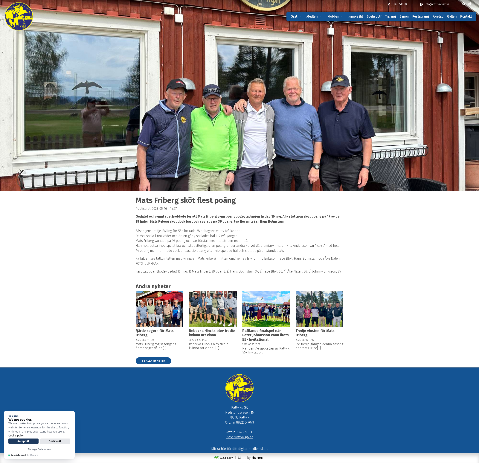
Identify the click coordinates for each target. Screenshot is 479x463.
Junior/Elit (355, 16)
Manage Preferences (39, 449)
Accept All (23, 441)
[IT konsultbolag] (258, 458)
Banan (404, 16)
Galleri (452, 16)
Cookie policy (16, 435)
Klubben (333, 16)
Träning (390, 16)
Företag (437, 16)
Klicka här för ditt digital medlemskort (239, 449)
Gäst (294, 16)
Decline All (55, 441)
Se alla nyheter (153, 360)
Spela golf (374, 16)
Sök (469, 4)
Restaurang (420, 16)
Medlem (312, 16)
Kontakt (466, 16)
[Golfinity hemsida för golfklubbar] (224, 458)
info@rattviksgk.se (239, 437)
